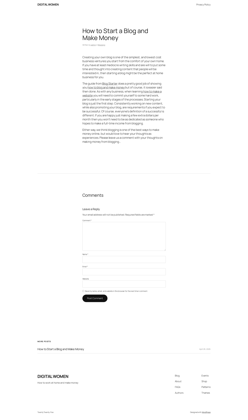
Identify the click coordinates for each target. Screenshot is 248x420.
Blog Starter (110, 83)
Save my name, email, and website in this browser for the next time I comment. (116, 291)
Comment (87, 220)
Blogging (101, 45)
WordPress (206, 412)
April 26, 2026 (205, 349)
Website (85, 279)
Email (85, 266)
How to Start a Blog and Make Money (60, 349)
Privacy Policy (203, 4)
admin (93, 45)
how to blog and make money (106, 87)
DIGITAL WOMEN (48, 4)
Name (85, 254)
